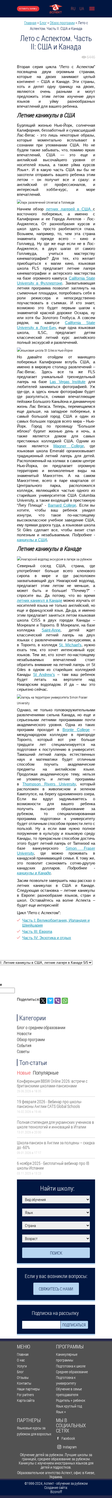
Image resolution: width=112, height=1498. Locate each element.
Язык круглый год (69, 1406)
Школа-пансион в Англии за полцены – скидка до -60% (56, 1145)
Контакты (24, 1383)
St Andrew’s (44, 674)
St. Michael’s (70, 645)
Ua (81, 8)
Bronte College (76, 729)
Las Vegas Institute (67, 381)
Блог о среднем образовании (41, 1027)
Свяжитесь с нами (56, 1289)
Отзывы (23, 1377)
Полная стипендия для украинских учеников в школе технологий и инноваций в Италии (55, 1124)
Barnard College (62, 505)
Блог (43, 22)
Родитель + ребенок (70, 1400)
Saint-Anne (51, 630)
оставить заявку (28, 8)
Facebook (68, 1438)
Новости (24, 1033)
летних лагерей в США (69, 209)
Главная (30, 22)
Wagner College (68, 446)
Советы (23, 1051)
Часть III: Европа (37, 931)
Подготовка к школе (70, 1366)
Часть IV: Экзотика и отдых (46, 937)
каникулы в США (32, 540)
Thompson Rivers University (49, 784)
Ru (73, 8)
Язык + (61, 1411)
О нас (21, 1360)
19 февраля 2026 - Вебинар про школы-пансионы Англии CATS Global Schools (49, 1104)
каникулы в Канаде (34, 873)
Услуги (22, 1366)
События (24, 1045)
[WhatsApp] (65, 1001)
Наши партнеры (28, 1388)
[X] (43, 1001)
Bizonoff (56, 1492)
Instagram (70, 1446)
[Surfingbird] (50, 1001)
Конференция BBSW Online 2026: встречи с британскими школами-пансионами (52, 1083)
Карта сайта (25, 1400)
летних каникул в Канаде (39, 600)
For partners (25, 1394)
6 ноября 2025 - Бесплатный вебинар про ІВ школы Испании (53, 1165)
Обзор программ (62, 22)
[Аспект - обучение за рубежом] (55, 8)
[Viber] (57, 1001)
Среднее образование (72, 1371)
